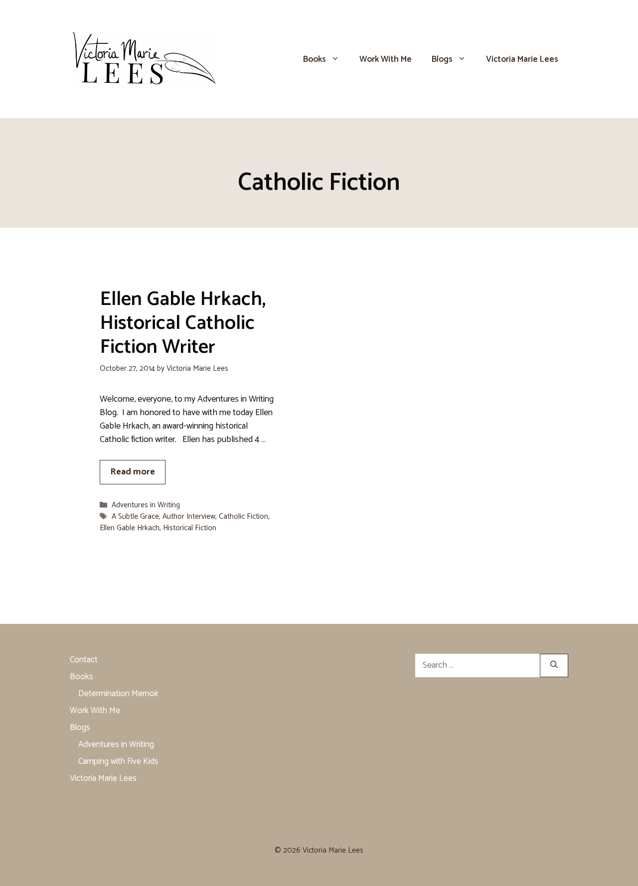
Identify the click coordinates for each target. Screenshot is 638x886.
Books (314, 59)
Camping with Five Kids (118, 761)
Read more (132, 471)
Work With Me (385, 59)
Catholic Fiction (243, 516)
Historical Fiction (189, 528)
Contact (84, 660)
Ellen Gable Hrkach (130, 528)
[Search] (554, 665)
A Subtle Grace (135, 516)
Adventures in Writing (146, 505)
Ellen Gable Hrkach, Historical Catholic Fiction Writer (183, 323)
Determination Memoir (118, 694)
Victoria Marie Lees (522, 59)
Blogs (442, 59)
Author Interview (188, 516)
